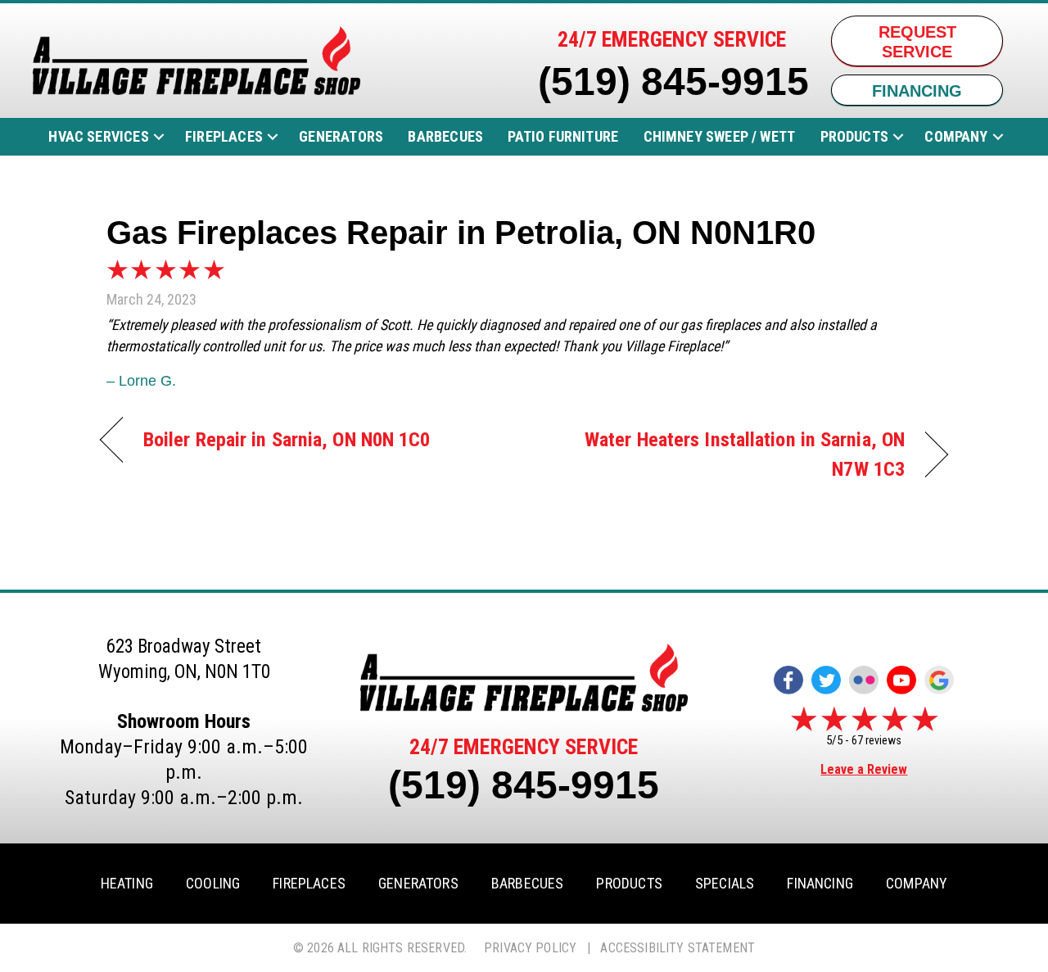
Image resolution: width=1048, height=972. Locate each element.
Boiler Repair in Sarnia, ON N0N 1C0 (286, 439)
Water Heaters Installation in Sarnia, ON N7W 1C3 (727, 453)
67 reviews (876, 740)
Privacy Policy (530, 948)
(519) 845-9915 (673, 81)
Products (854, 136)
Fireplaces (224, 136)
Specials (724, 883)
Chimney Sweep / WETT (720, 136)
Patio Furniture (563, 136)
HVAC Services (98, 136)
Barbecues (445, 136)
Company (955, 136)
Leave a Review (863, 769)
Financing (820, 883)
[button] (159, 137)
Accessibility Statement (677, 948)
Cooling (213, 883)
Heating (127, 883)
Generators (341, 136)
